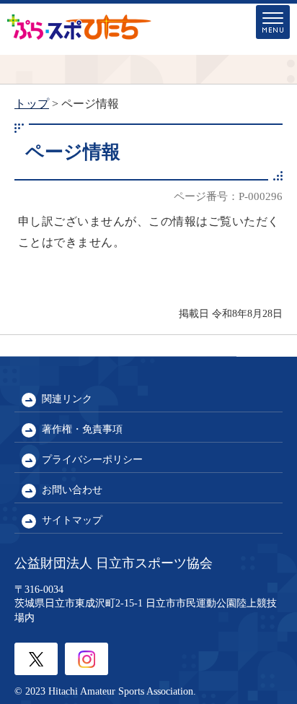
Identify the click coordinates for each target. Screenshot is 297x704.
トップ (31, 103)
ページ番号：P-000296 (228, 196)
